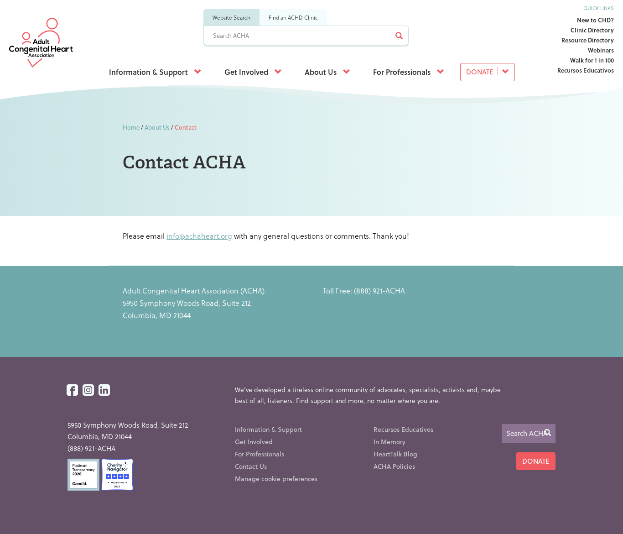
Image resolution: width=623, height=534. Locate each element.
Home (131, 127)
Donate (480, 72)
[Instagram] (88, 390)
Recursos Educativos (585, 70)
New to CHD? (595, 20)
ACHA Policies (394, 466)
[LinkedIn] (104, 390)
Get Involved (247, 72)
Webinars (601, 50)
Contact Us (251, 466)
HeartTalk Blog (395, 454)
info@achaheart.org (199, 235)
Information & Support (149, 72)
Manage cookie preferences (276, 478)
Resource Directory (587, 40)
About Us (321, 72)
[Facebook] (72, 390)
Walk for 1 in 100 (592, 60)
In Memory (389, 441)
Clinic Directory (592, 30)
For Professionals (402, 72)
